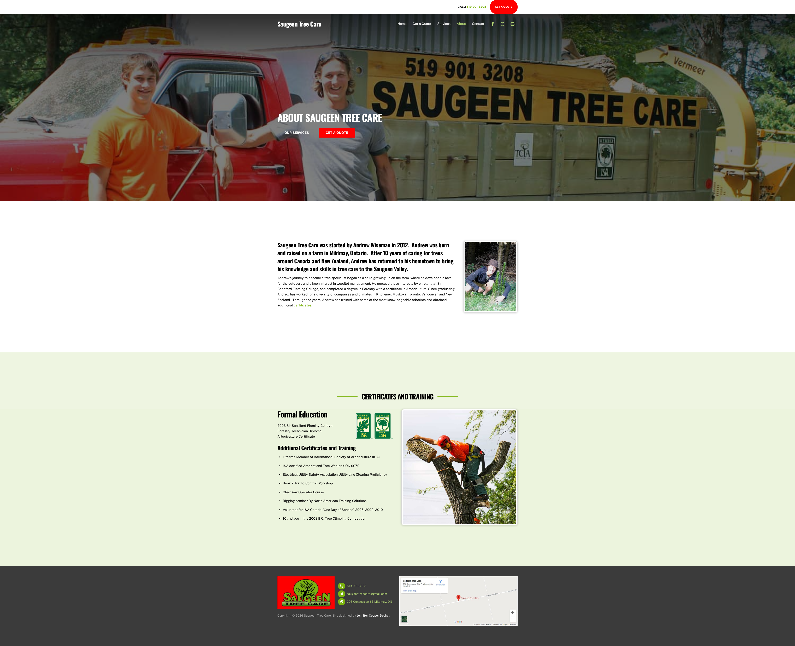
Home (402, 24)
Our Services (296, 133)
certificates (302, 305)
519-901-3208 (477, 6)
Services (443, 24)
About (461, 24)
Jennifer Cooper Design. (373, 615)
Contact (478, 24)
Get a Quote (503, 6)
